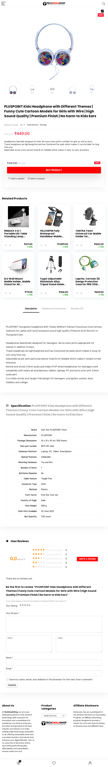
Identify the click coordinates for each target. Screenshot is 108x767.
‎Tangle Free (46, 478)
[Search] (103, 3)
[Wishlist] (54, 763)
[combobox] (54, 716)
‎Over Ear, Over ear (49, 495)
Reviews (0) (77, 308)
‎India (43, 500)
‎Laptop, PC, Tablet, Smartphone (56, 451)
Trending (43, 125)
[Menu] (3, 3)
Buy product (54, 170)
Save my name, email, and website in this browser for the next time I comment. (51, 679)
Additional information (54, 308)
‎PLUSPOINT (46, 435)
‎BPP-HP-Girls (47, 446)
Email (9, 668)
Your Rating (11, 606)
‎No (42, 473)
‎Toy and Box (47, 462)
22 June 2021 (47, 511)
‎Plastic (44, 489)
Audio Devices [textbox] (53, 716)
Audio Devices (32, 125)
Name (9, 657)
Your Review (13, 613)
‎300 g (44, 506)
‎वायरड (43, 484)
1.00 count (46, 516)
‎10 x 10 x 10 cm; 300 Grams (54, 441)
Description (31, 308)
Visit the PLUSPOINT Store (54, 430)
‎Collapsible (46, 457)
